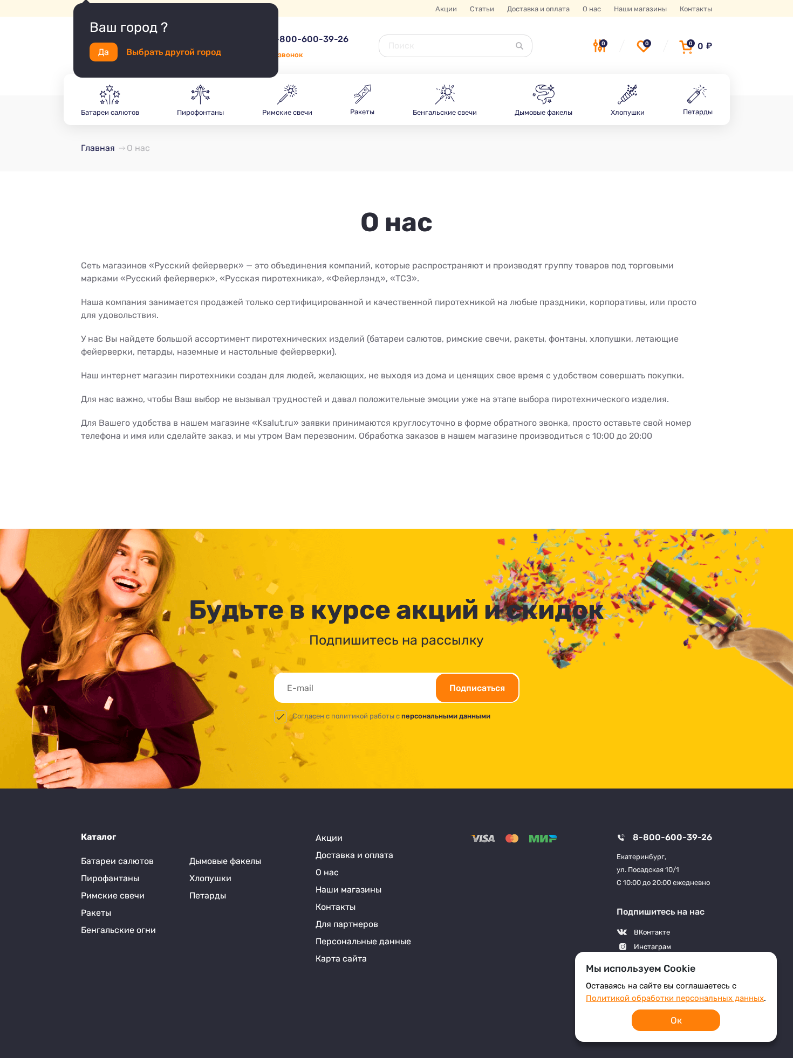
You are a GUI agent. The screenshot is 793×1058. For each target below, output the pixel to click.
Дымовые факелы (225, 861)
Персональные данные (363, 941)
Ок (676, 1020)
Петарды (207, 895)
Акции (446, 9)
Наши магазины (640, 9)
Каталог (98, 837)
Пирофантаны (110, 878)
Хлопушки (210, 878)
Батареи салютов (117, 861)
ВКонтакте (652, 932)
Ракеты (96, 913)
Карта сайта (341, 958)
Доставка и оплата (538, 9)
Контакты (696, 9)
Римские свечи (113, 895)
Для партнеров (347, 924)
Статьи (482, 9)
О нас (592, 9)
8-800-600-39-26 (308, 39)
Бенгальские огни (118, 930)
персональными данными (445, 716)
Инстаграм (652, 947)
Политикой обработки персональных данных (675, 998)
